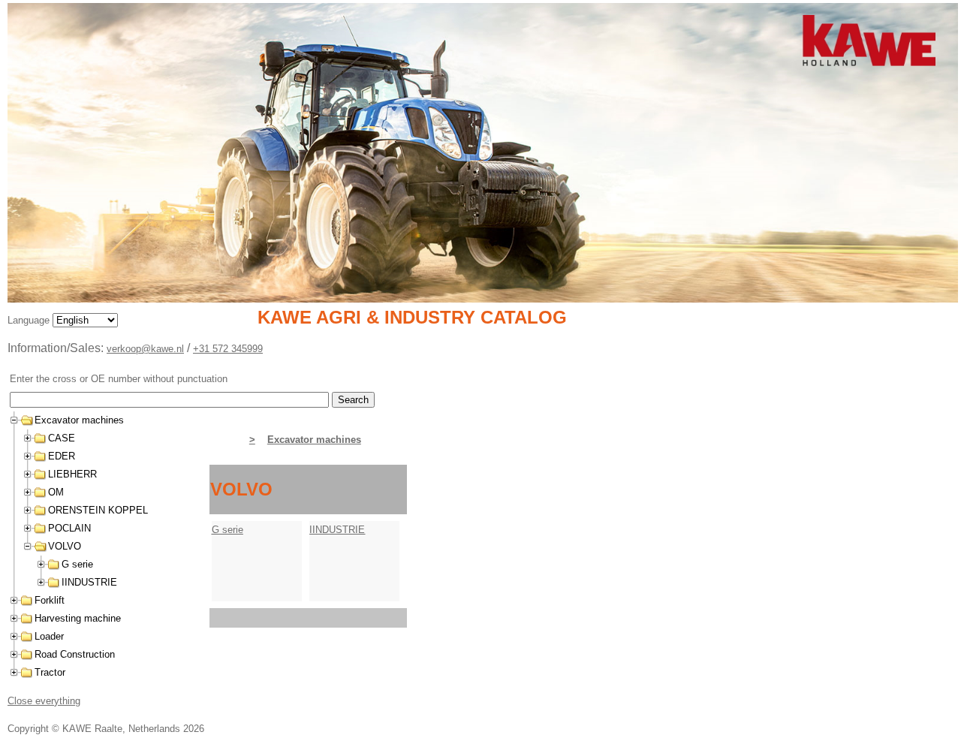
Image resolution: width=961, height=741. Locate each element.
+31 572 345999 (228, 348)
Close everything (44, 700)
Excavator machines (314, 439)
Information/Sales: (57, 348)
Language (30, 320)
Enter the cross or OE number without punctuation (118, 378)
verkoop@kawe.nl (145, 348)
